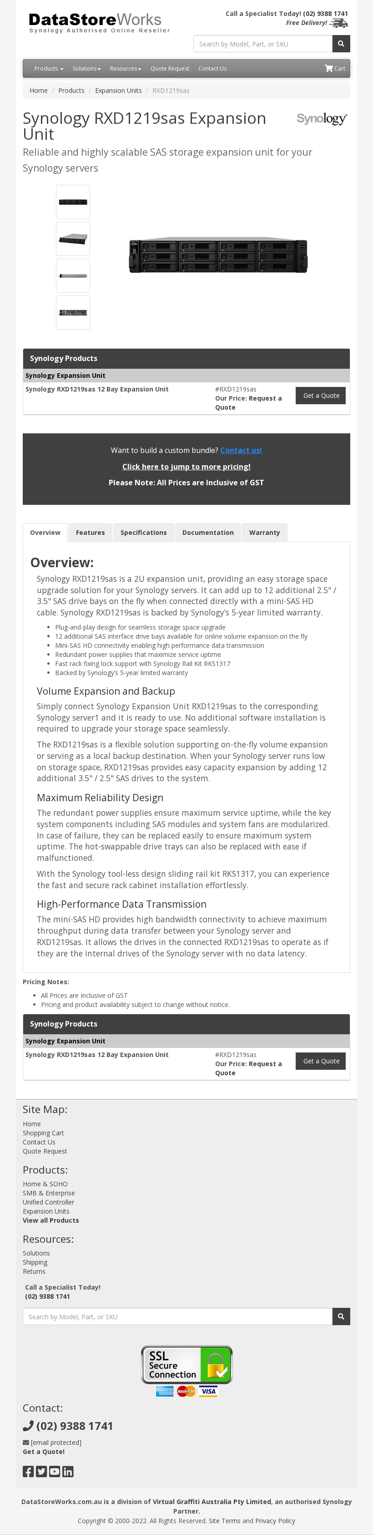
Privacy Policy (275, 1520)
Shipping (35, 1262)
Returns (34, 1271)
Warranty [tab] (264, 532)
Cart (339, 68)
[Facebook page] (28, 1473)
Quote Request (170, 68)
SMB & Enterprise (49, 1193)
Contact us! (241, 450)
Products (47, 68)
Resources (123, 68)
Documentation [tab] (208, 532)
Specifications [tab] (144, 532)
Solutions (84, 68)
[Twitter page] (41, 1473)
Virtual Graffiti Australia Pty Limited (212, 1501)
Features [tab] (90, 532)
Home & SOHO (45, 1183)
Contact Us (212, 68)
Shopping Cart (43, 1132)
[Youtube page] (54, 1473)
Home (39, 90)
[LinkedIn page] (68, 1473)
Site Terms (225, 1520)
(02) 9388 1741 (325, 13)
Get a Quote (321, 395)
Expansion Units (118, 90)
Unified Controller (48, 1202)
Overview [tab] (45, 532)
